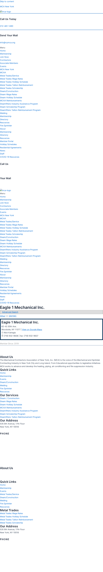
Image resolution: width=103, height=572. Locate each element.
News (2, 150)
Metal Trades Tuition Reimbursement (16, 85)
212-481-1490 (6, 26)
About (2, 129)
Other (2, 316)
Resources (5, 122)
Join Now (4, 57)
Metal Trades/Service (9, 76)
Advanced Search (10, 312)
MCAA (3, 72)
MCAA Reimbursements (11, 100)
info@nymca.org (7, 42)
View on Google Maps (32, 329)
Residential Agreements (10, 147)
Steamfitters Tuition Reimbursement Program (20, 110)
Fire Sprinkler (6, 125)
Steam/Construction (9, 91)
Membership (5, 54)
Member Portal (6, 141)
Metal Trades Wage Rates (11, 79)
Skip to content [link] (7, 1)
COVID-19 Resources (9, 157)
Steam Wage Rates (8, 94)
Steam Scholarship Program (12, 107)
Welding (3, 113)
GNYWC (12, 316)
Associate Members (9, 63)
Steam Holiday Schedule (11, 97)
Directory (4, 119)
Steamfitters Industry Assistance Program (19, 104)
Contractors (5, 60)
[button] (51, 47)
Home (2, 51)
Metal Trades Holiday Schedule (14, 82)
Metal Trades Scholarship (11, 88)
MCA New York (7, 6)
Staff (2, 154)
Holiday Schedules (8, 144)
